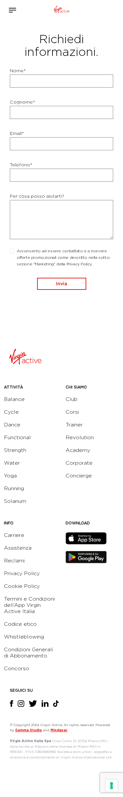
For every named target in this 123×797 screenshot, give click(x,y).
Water (12, 463)
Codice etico (20, 624)
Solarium (15, 501)
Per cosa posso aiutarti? (37, 196)
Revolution (80, 437)
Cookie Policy (22, 586)
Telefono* (21, 164)
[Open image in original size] (61, 10)
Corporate (79, 463)
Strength (15, 450)
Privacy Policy (22, 573)
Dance (12, 425)
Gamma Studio (28, 730)
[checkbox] (12, 251)
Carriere (14, 535)
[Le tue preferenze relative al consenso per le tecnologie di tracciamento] (111, 785)
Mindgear (59, 730)
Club (71, 399)
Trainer (74, 425)
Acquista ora (90, 9)
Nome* (18, 70)
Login (80, 10)
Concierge (79, 476)
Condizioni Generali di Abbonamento (28, 652)
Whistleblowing (24, 637)
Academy (78, 450)
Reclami (14, 560)
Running (14, 488)
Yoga (10, 476)
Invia (61, 283)
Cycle (11, 412)
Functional (17, 437)
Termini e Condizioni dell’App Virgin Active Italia (29, 605)
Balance (14, 399)
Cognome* (22, 102)
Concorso (16, 668)
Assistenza (17, 548)
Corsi (72, 412)
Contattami (100, 9)
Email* (17, 133)
